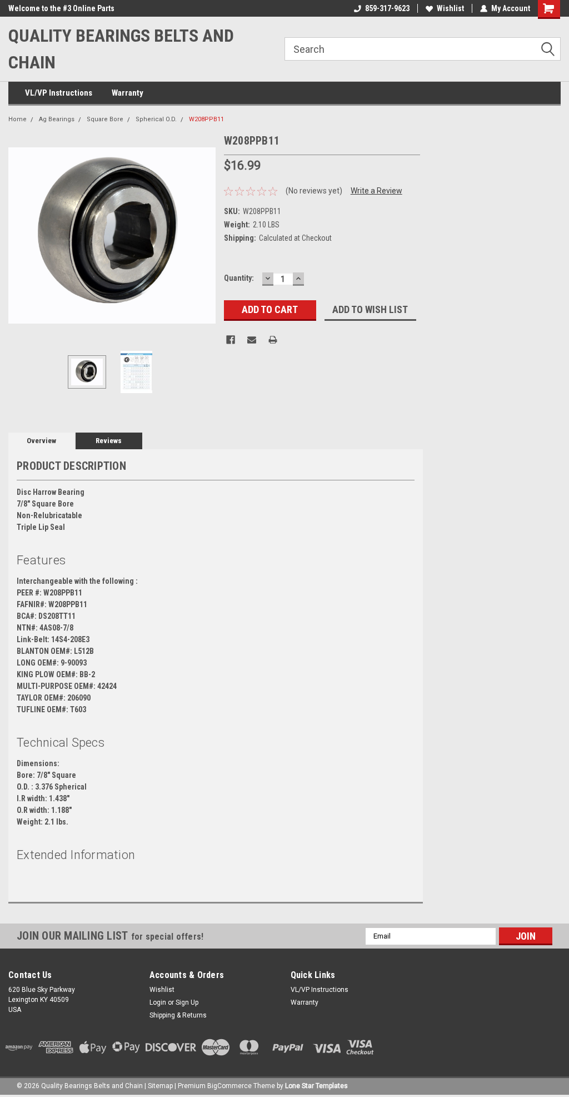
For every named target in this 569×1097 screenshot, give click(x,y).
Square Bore (105, 119)
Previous (19, 235)
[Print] (272, 339)
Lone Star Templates (316, 1086)
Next (204, 235)
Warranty (127, 93)
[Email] (251, 339)
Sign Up (187, 1002)
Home (17, 119)
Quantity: (239, 278)
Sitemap (160, 1086)
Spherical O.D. (156, 119)
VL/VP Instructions (58, 93)
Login (157, 1002)
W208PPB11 (206, 119)
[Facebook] (230, 339)
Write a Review (376, 190)
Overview (41, 440)
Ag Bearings (56, 119)
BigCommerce (229, 1086)
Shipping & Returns (178, 1015)
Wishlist (450, 8)
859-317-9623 (387, 8)
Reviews (109, 440)
